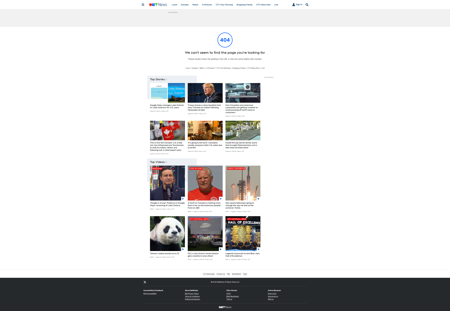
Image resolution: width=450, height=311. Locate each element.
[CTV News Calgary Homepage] (158, 4)
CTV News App (209, 274)
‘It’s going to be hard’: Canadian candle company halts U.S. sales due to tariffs (205, 145)
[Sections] (143, 4)
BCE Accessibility (150, 294)
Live (276, 5)
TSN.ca (229, 299)
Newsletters (236, 274)
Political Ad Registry (192, 299)
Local (174, 5)
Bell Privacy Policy (192, 294)
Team (245, 274)
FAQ (228, 274)
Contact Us (220, 274)
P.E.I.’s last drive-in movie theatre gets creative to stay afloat (203, 254)
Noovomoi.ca (273, 296)
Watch (195, 5)
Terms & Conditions (192, 296)
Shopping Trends (244, 5)
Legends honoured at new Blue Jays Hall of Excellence (242, 254)
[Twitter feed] (144, 282)
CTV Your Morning (224, 5)
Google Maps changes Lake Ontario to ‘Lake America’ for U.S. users (167, 106)
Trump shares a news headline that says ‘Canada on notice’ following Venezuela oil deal (204, 107)
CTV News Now (263, 5)
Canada (185, 5)
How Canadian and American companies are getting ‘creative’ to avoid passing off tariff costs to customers (241, 109)
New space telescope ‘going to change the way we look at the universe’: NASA (239, 205)
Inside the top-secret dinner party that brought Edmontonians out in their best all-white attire (241, 145)
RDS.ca (271, 299)
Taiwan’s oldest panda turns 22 (164, 253)
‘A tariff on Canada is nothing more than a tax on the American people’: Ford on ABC (204, 205)
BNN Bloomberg (232, 296)
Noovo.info (272, 294)
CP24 (228, 294)
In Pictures (207, 5)
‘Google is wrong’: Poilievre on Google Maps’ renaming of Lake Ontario (167, 204)
